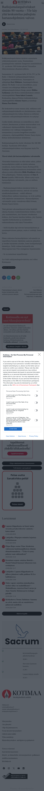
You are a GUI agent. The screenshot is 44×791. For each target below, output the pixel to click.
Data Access (22, 436)
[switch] (36, 396)
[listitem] (22, 391)
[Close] (40, 355)
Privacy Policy (33, 436)
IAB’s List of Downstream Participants (24, 385)
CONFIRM (13, 429)
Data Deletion (10, 436)
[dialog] (22, 395)
